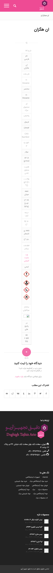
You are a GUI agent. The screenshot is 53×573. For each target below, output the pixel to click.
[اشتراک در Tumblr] (23, 394)
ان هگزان (45, 16)
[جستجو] (14, 6)
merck (45, 477)
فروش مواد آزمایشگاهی (40, 485)
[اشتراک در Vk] (18, 394)
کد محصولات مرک (42, 498)
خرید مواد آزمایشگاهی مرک (39, 481)
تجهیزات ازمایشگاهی (33, 477)
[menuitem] (14, 6)
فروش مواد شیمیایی (22, 485)
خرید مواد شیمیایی (21, 481)
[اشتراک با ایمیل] (7, 394)
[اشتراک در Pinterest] (35, 394)
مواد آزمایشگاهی (24, 489)
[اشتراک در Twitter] (40, 394)
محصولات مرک (43, 489)
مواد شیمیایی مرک (24, 493)
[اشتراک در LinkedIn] (29, 394)
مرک (33, 489)
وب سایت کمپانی (26, 258)
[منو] (7, 6)
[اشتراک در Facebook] (46, 394)
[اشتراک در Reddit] (12, 394)
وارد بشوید (19, 376)
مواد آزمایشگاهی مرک (40, 493)
